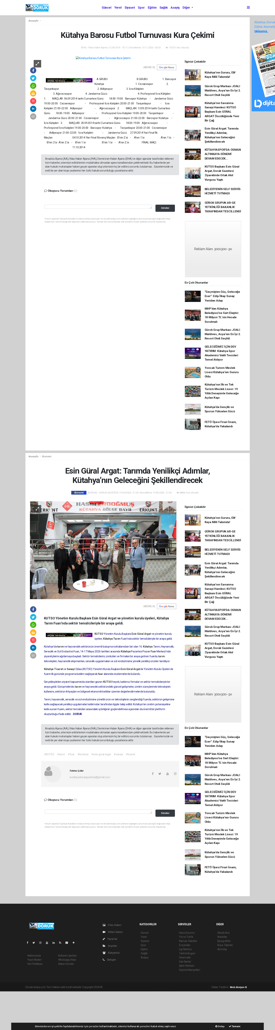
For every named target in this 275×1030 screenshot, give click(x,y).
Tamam (235, 1026)
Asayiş (175, 7)
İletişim (111, 959)
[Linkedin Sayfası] (55, 942)
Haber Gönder (66, 963)
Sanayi (71, 669)
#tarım (61, 754)
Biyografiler (224, 940)
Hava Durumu (187, 932)
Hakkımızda (34, 955)
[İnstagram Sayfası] (42, 942)
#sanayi (118, 754)
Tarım (117, 638)
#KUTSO (49, 754)
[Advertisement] (28, 1010)
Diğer (187, 7)
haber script (172, 987)
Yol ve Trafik (186, 936)
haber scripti (142, 987)
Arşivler (112, 945)
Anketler (222, 936)
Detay (220, 1026)
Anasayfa (33, 20)
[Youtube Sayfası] (48, 942)
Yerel (118, 7)
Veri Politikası (34, 963)
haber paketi (127, 987)
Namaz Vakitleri (188, 940)
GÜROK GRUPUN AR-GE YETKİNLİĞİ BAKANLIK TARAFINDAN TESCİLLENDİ (223, 207)
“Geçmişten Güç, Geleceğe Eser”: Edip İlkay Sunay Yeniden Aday (222, 296)
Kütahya (108, 638)
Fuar (154, 651)
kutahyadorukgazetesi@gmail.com (90, 777)
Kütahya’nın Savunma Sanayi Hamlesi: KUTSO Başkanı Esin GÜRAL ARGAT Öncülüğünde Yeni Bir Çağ (222, 111)
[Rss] (61, 942)
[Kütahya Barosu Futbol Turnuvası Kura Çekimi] (103, 58)
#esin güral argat (101, 754)
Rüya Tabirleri (225, 945)
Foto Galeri (114, 925)
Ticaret (58, 669)
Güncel (106, 7)
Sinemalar (185, 957)
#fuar (71, 754)
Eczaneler (184, 945)
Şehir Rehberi (186, 965)
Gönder (165, 208)
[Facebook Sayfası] (29, 942)
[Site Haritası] (68, 942)
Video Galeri (115, 931)
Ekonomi (46, 456)
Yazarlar (112, 938)
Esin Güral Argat (142, 633)
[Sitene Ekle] (75, 942)
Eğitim (152, 7)
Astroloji (222, 949)
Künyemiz (113, 952)
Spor (141, 7)
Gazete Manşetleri (189, 969)
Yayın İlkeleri (34, 959)
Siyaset (130, 7)
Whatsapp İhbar (67, 959)
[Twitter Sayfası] (35, 942)
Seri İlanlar (185, 961)
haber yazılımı (111, 987)
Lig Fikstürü (185, 949)
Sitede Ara (223, 932)
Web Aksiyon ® (238, 987)
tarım (60, 646)
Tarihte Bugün (187, 953)
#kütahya (82, 754)
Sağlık (164, 7)
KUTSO (99, 633)
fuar (101, 673)
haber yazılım (157, 987)
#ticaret (130, 754)
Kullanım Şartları (67, 955)
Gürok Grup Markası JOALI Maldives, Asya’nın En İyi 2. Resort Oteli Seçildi (223, 91)
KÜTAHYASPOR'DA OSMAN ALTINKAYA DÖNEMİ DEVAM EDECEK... (223, 154)
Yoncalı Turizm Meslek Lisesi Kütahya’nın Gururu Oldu (222, 372)
